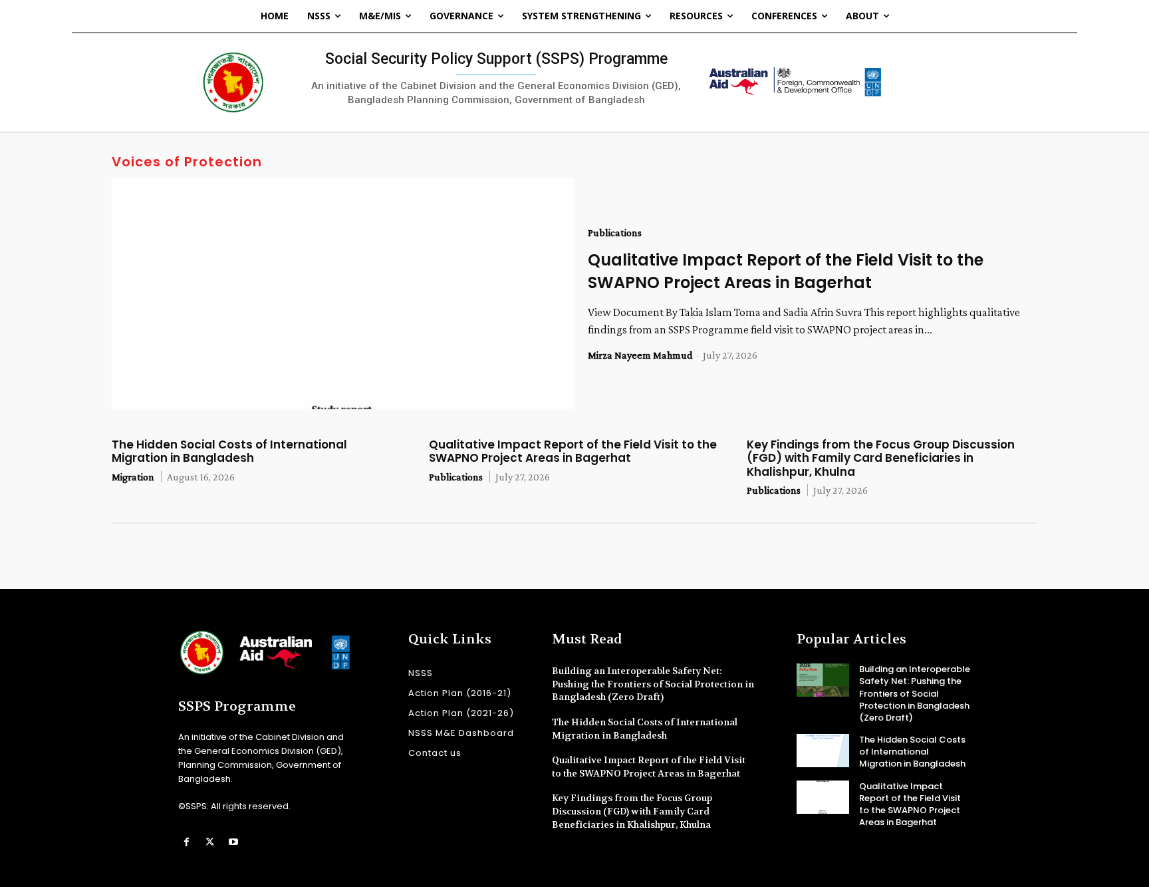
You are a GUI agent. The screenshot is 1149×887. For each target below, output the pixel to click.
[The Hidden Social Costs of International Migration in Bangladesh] (823, 750)
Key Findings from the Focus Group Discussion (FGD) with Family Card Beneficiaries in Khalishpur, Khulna (881, 458)
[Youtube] (233, 842)
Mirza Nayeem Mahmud (640, 355)
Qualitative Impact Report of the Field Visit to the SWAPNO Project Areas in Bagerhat (785, 271)
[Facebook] (186, 842)
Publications (615, 233)
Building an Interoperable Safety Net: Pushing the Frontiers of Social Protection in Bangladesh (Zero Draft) (653, 684)
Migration (133, 476)
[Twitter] (209, 842)
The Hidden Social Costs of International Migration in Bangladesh (229, 451)
